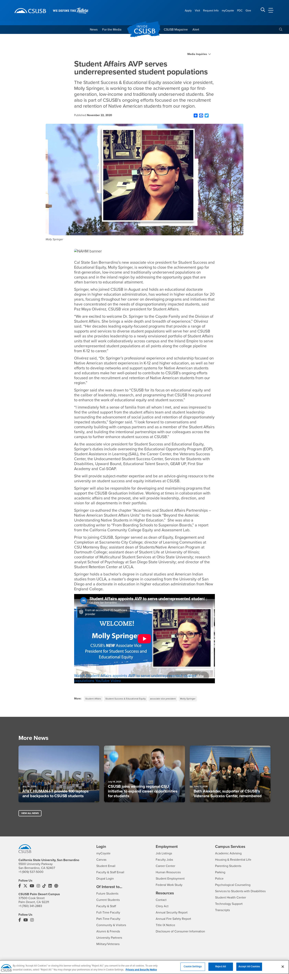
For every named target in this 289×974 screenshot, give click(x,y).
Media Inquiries (197, 54)
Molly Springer (187, 698)
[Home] (30, 10)
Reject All (220, 966)
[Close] (282, 966)
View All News (30, 813)
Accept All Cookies (249, 966)
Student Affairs (93, 698)
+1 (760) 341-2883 (30, 906)
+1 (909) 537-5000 (30, 872)
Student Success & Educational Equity (125, 698)
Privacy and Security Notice (141, 969)
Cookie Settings (193, 966)
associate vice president (163, 698)
